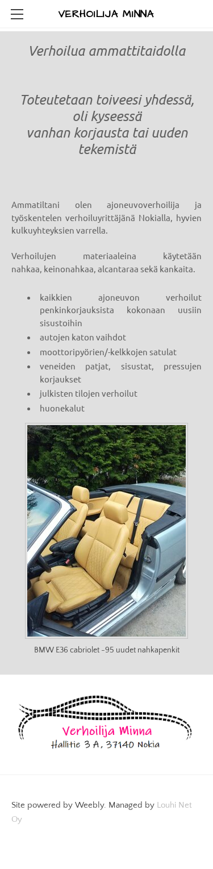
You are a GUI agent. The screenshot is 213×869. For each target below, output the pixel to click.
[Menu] (17, 14)
